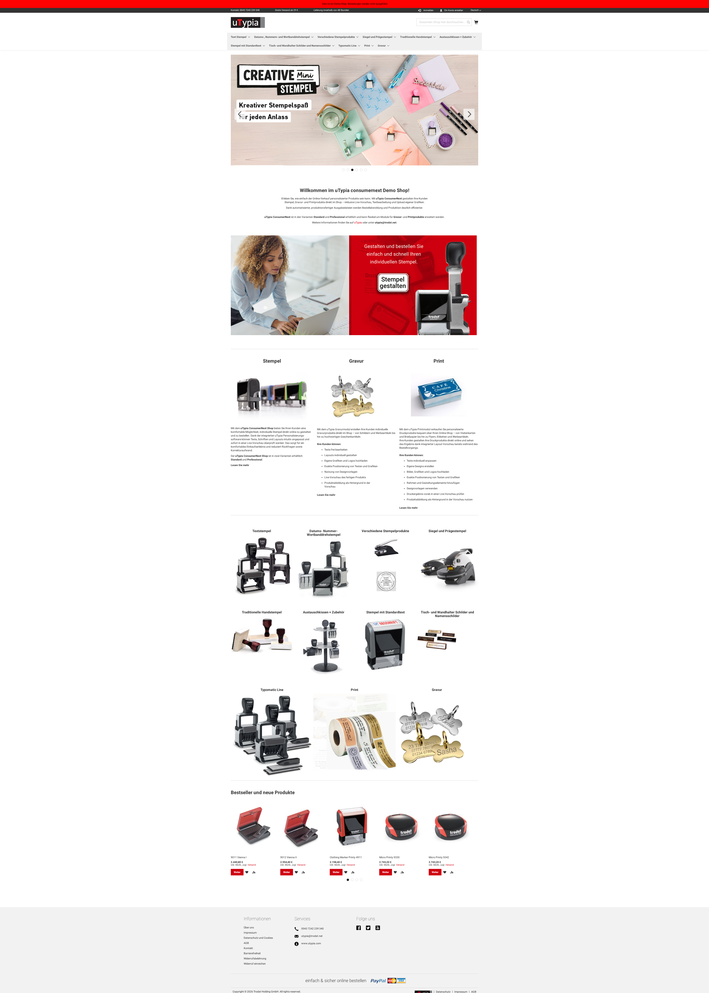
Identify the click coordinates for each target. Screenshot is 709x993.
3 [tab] (352, 170)
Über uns (249, 927)
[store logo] (248, 22)
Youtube (378, 928)
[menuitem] (239, 37)
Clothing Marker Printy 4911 (346, 857)
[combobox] (444, 22)
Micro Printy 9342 (439, 857)
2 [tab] (348, 170)
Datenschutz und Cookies (258, 937)
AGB (246, 942)
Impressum (250, 932)
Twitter (368, 928)
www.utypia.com (311, 943)
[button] (476, 10)
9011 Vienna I (238, 857)
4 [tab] (356, 170)
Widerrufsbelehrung (255, 958)
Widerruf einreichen (255, 963)
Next (469, 114)
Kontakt (248, 948)
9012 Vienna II (288, 857)
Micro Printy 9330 (389, 857)
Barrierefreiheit (252, 953)
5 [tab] (361, 170)
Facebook (358, 928)
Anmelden (428, 10)
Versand (252, 865)
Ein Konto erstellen (453, 10)
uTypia (358, 222)
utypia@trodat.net (312, 935)
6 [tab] (365, 170)
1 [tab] (343, 170)
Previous (240, 114)
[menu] (354, 41)
